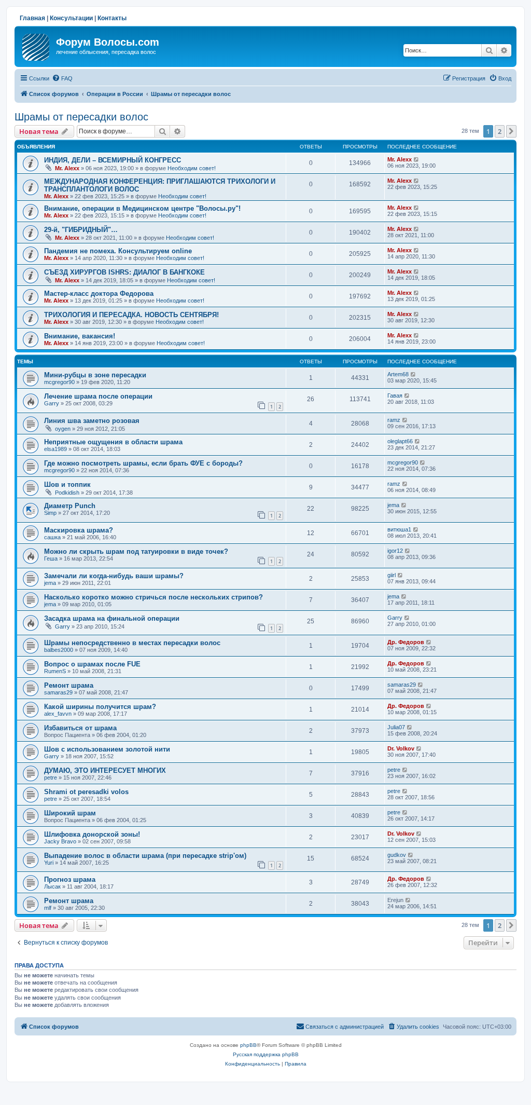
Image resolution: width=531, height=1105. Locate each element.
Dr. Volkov (400, 748)
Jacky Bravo (60, 841)
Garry (51, 403)
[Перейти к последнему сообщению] (416, 159)
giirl (391, 575)
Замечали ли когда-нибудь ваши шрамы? (114, 576)
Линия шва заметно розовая (91, 421)
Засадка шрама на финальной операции (111, 618)
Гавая (394, 395)
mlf (47, 908)
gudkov (396, 855)
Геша (51, 558)
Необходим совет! (191, 168)
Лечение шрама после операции (98, 396)
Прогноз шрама (69, 879)
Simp (50, 513)
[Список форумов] (36, 45)
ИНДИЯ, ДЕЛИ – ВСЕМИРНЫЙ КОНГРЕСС (112, 160)
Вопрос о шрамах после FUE (92, 664)
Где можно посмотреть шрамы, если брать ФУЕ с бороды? (143, 463)
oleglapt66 (400, 441)
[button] (511, 131)
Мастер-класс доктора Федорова (98, 293)
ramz (393, 420)
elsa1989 (55, 449)
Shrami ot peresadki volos (86, 792)
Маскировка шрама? (78, 530)
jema (393, 505)
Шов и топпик (67, 484)
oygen (63, 429)
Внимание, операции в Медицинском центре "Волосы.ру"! (142, 208)
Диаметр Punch (69, 506)
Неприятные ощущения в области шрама (113, 442)
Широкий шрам (70, 813)
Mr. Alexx (67, 168)
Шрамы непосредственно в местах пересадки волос (132, 643)
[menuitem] (62, 78)
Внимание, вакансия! (79, 336)
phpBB (248, 1045)
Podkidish (67, 492)
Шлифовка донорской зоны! (92, 834)
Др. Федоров (405, 642)
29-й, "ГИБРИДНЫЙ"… (81, 230)
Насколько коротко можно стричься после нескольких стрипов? (153, 597)
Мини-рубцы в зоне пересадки (95, 375)
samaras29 (58, 692)
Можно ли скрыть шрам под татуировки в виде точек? (136, 551)
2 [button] (499, 131)
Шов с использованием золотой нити (107, 749)
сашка (52, 537)
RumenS (55, 671)
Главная (32, 18)
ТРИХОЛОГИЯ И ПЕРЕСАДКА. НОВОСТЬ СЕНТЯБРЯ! (131, 315)
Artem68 (398, 374)
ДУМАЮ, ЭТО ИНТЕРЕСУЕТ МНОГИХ (105, 770)
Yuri (48, 863)
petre (50, 777)
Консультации (71, 18)
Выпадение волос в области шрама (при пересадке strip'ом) (145, 856)
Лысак (52, 886)
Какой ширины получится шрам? (100, 707)
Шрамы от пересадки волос (81, 116)
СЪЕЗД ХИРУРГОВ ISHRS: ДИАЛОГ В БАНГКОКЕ (124, 272)
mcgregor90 (59, 382)
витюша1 (399, 529)
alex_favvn (58, 714)
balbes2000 (58, 650)
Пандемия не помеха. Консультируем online (118, 251)
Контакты (112, 18)
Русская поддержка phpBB (266, 1054)
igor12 (395, 551)
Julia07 (396, 727)
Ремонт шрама (68, 685)
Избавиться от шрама (80, 728)
